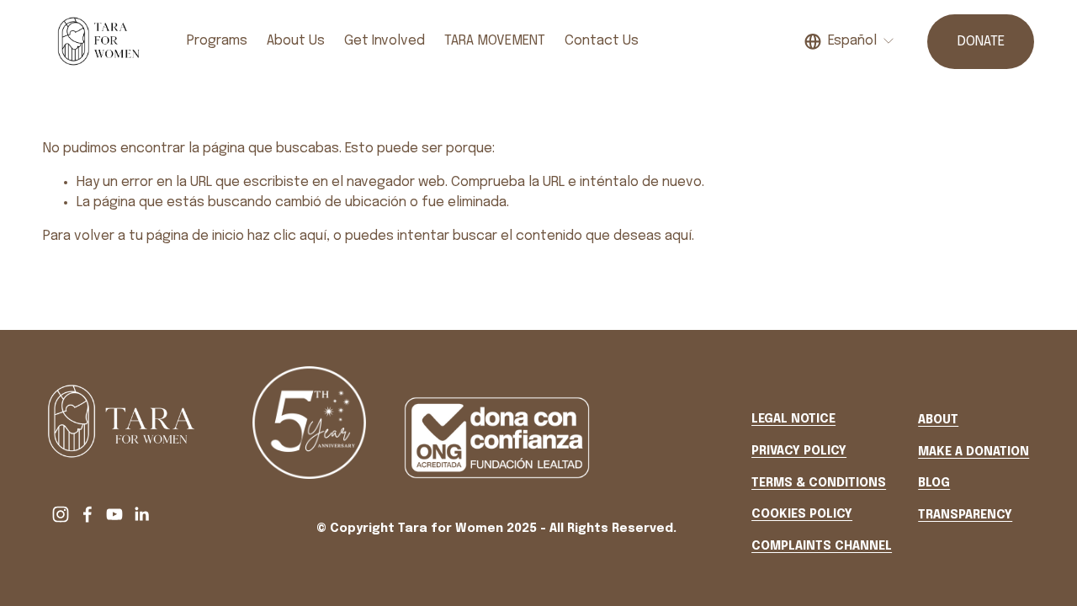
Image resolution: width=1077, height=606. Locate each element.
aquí (678, 236)
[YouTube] (114, 514)
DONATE (981, 42)
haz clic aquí (286, 236)
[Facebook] (87, 514)
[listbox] (849, 41)
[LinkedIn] (141, 514)
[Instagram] (60, 514)
